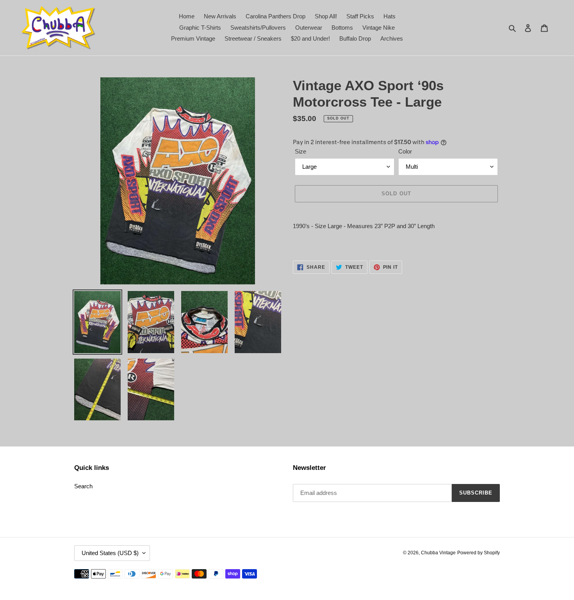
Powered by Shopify (478, 552)
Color (405, 151)
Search (83, 486)
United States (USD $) (110, 553)
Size (300, 151)
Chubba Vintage (438, 552)
